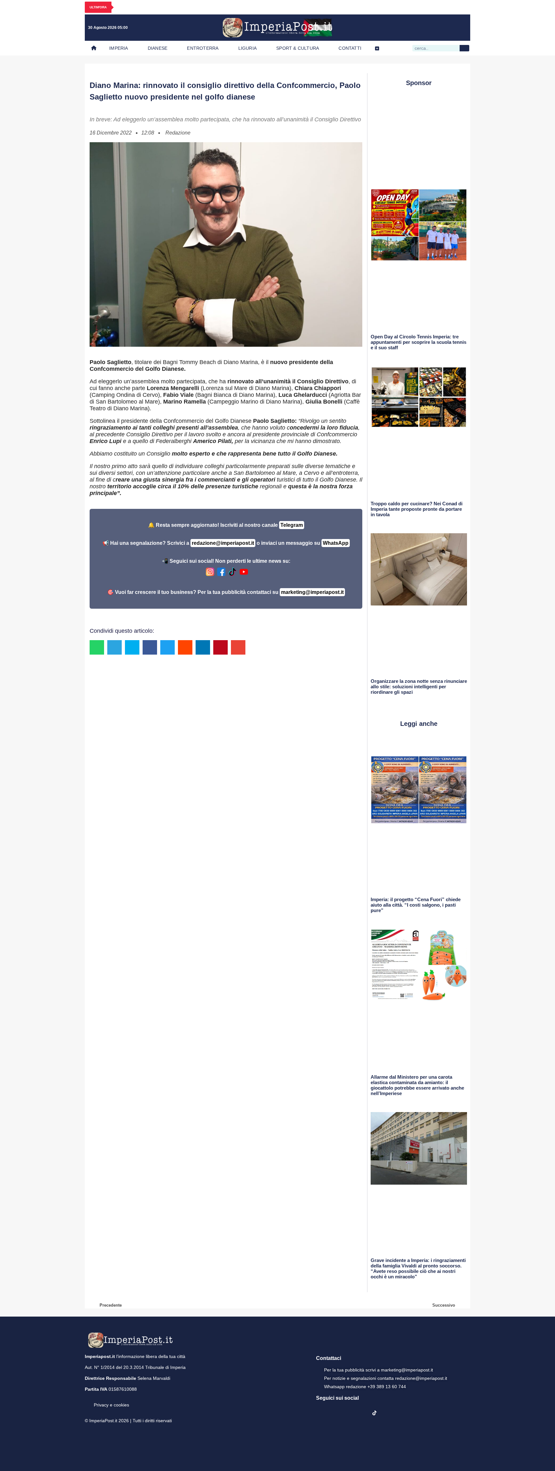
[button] (97, 647)
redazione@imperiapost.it (223, 543)
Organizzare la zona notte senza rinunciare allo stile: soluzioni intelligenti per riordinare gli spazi (419, 686)
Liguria (247, 48)
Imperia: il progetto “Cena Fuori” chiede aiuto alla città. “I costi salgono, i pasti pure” (416, 905)
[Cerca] (464, 48)
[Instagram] (421, 27)
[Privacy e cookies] (87, 1400)
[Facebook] (408, 27)
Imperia (118, 48)
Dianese (157, 48)
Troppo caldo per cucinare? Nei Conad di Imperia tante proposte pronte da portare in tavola (417, 509)
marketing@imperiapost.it (312, 592)
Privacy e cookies (111, 1404)
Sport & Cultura (297, 48)
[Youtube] (435, 27)
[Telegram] (448, 27)
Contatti (350, 48)
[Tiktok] (461, 27)
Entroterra (202, 48)
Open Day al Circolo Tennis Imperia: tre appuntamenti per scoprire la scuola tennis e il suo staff (418, 342)
